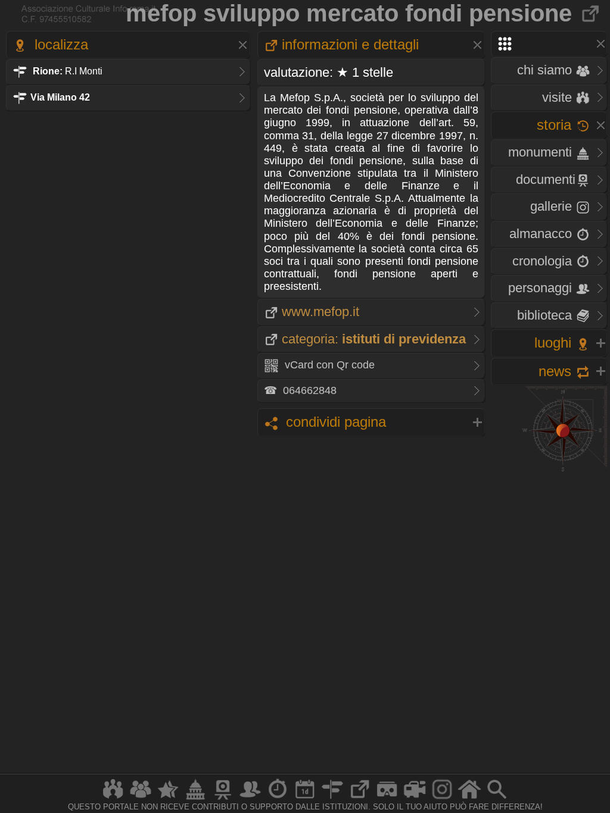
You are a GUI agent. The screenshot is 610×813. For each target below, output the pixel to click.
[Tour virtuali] (387, 799)
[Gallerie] (442, 799)
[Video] (414, 799)
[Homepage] (469, 799)
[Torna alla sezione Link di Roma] (591, 13)
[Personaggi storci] (250, 799)
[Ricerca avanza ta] (497, 799)
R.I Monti (67, 71)
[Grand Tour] (168, 799)
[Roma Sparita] (222, 799)
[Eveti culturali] (305, 799)
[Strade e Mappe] (332, 799)
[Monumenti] (195, 799)
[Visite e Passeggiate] (113, 799)
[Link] (360, 799)
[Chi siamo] (140, 799)
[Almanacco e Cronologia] (277, 799)
